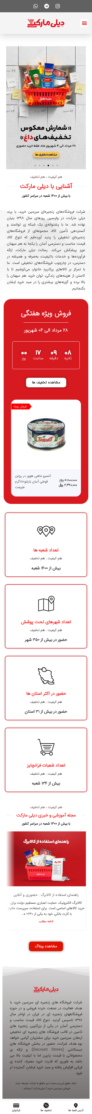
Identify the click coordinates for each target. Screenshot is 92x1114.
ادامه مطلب (46, 921)
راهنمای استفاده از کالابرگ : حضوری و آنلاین (46, 895)
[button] (84, 23)
